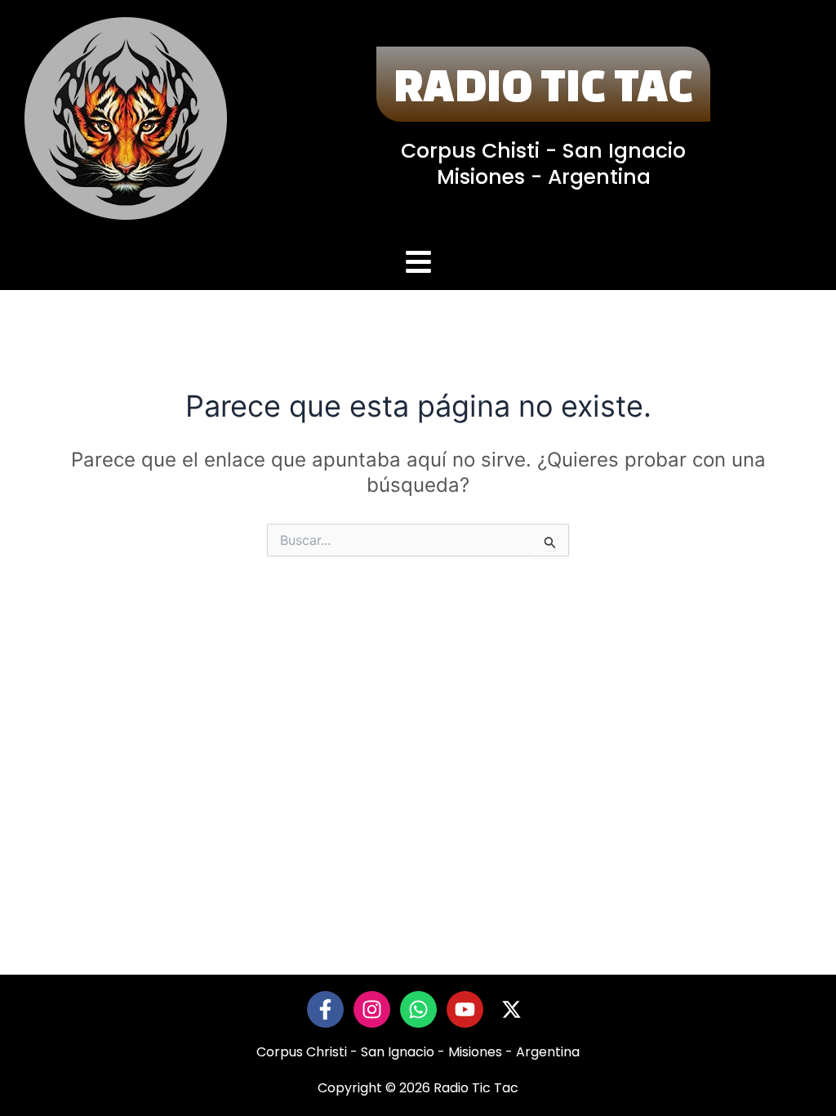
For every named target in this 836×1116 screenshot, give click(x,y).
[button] (418, 263)
